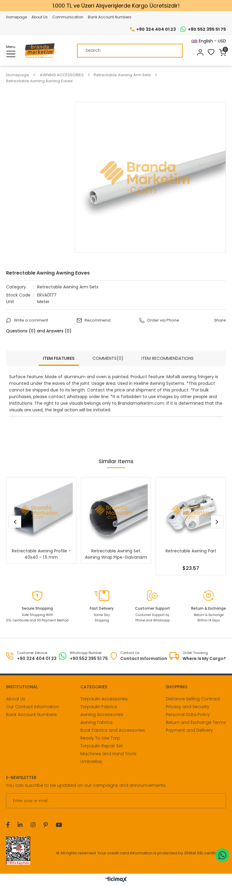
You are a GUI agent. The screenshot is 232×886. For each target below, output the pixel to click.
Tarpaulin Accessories (104, 699)
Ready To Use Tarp (100, 738)
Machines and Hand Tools (108, 754)
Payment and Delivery (189, 730)
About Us (39, 17)
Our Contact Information (32, 707)
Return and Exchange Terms (196, 722)
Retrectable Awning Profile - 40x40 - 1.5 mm (41, 554)
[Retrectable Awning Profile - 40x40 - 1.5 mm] (41, 512)
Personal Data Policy (188, 715)
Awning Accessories (101, 715)
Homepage (16, 17)
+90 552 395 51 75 (207, 29)
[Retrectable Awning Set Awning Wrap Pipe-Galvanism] (116, 512)
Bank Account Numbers (109, 17)
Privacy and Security (187, 707)
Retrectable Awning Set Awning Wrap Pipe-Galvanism (116, 554)
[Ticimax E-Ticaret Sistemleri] (116, 880)
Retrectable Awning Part (191, 551)
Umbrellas (91, 762)
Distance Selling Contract (193, 699)
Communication (67, 17)
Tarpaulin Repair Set (101, 746)
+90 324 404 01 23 (156, 29)
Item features (59, 358)
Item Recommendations (167, 358)
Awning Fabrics (96, 722)
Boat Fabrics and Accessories (112, 730)
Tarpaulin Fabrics (98, 707)
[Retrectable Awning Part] (191, 512)
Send (217, 800)
